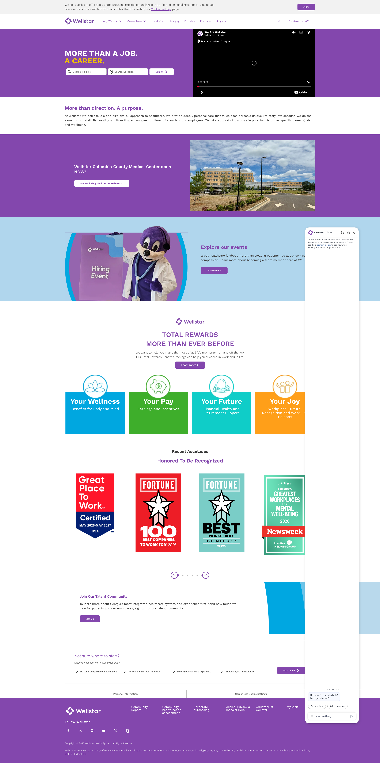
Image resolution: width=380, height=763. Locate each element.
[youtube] (103, 730)
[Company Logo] (80, 21)
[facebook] (68, 730)
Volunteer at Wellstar (264, 708)
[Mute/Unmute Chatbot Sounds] (348, 232)
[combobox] (86, 71)
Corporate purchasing (201, 708)
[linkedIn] (80, 730)
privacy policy (324, 245)
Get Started (289, 670)
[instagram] (92, 730)
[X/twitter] (115, 730)
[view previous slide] (174, 575)
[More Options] (312, 716)
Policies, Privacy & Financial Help (237, 708)
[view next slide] (205, 575)
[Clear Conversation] (342, 233)
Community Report (139, 708)
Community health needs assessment (171, 709)
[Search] (279, 21)
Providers (189, 21)
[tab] (178, 575)
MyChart (292, 706)
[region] (332, 474)
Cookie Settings (161, 9)
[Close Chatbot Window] (354, 233)
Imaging (174, 21)
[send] (352, 716)
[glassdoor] (127, 730)
